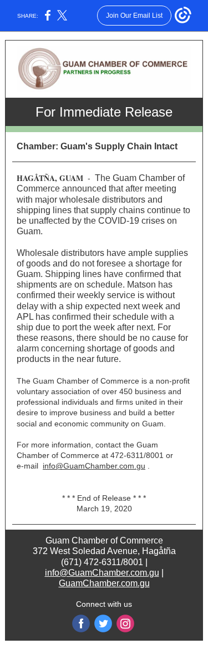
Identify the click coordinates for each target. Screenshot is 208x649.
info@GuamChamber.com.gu (94, 465)
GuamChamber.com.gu (104, 583)
